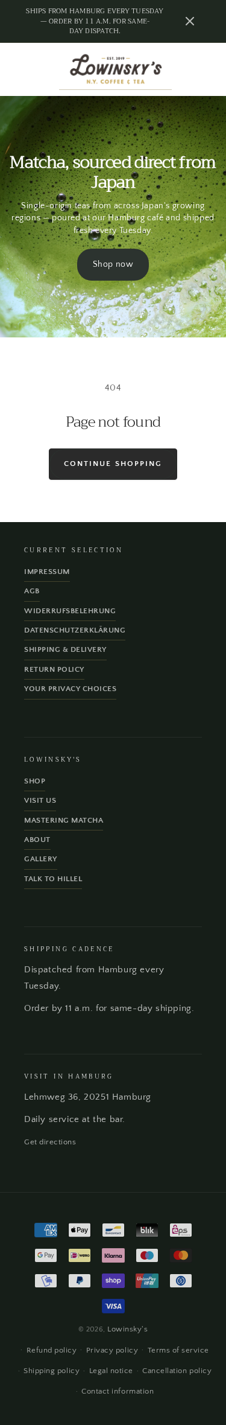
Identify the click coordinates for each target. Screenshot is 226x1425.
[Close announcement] (190, 21)
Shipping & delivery (65, 649)
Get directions (50, 1142)
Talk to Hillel (53, 879)
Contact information (117, 1391)
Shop (34, 781)
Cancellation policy (177, 1370)
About (37, 839)
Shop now (113, 264)
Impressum (47, 571)
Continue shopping (113, 463)
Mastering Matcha (63, 820)
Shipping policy (52, 1370)
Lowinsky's (127, 1329)
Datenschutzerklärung (74, 630)
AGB (32, 591)
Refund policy (52, 1350)
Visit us (40, 800)
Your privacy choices (70, 688)
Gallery (40, 859)
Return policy (54, 669)
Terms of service (178, 1350)
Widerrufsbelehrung (70, 611)
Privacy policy (112, 1350)
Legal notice (111, 1370)
